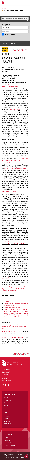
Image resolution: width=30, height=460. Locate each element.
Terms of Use (7, 424)
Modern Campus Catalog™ (18, 457)
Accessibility (7, 416)
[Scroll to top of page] (26, 456)
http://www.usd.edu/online (10, 86)
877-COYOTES (5, 373)
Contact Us (4, 378)
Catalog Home (5, 8)
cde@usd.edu (6, 84)
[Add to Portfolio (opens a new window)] (14, 50)
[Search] (27, 31)
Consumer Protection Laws (12, 307)
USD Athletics (7, 442)
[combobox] (15, 18)
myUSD (6, 437)
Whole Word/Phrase (9, 34)
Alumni (6, 398)
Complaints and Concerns (11, 298)
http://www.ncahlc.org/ (17, 109)
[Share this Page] (18, 50)
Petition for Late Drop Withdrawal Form (13, 337)
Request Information (9, 445)
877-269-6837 (5, 374)
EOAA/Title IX (7, 421)
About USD (7, 440)
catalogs (5, 455)
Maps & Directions (6, 381)
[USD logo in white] (12, 366)
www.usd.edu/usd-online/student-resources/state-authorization (15, 160)
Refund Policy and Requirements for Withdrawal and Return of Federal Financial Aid (15, 326)
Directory (6, 403)
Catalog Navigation (9, 43)
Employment (7, 400)
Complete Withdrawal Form (10, 331)
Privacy (6, 418)
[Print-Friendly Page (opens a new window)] (22, 50)
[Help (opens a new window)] (26, 50)
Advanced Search (6, 39)
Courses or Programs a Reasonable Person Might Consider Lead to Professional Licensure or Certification (15, 289)
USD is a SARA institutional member (15, 169)
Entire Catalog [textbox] (5, 27)
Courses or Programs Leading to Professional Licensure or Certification (15, 245)
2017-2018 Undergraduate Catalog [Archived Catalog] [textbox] (14, 18)
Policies (6, 405)
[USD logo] (6, 2)
